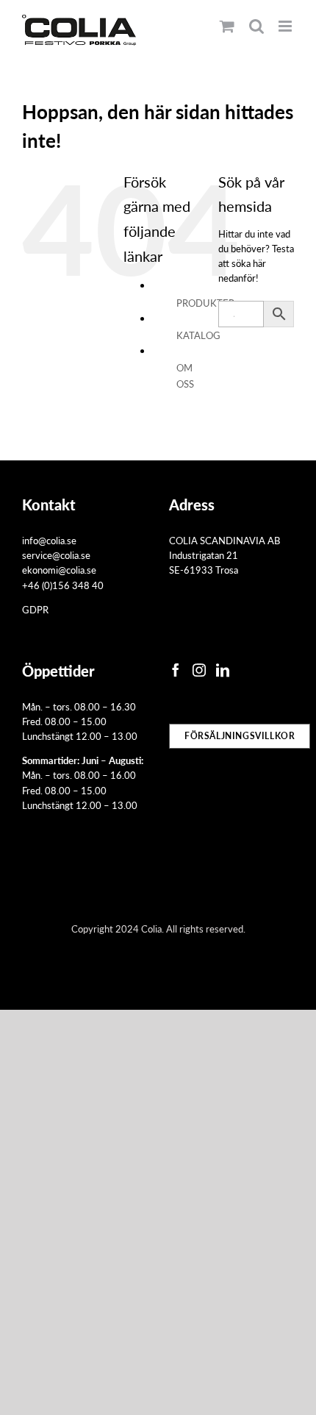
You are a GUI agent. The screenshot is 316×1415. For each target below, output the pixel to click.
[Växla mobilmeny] (286, 26)
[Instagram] (199, 670)
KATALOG (198, 335)
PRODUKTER (205, 303)
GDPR (35, 609)
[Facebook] (175, 670)
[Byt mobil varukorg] (227, 26)
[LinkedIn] (222, 670)
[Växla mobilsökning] (256, 26)
